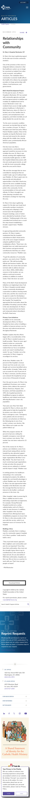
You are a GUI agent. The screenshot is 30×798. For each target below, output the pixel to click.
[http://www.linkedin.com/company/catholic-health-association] (4, 714)
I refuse (21, 793)
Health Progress (5, 24)
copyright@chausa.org (10, 600)
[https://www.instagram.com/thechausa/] (20, 714)
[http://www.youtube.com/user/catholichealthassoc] (25, 714)
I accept (8, 793)
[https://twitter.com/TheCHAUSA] (14, 714)
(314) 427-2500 (9, 689)
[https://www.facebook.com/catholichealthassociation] (9, 714)
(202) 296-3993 (9, 677)
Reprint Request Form (8, 650)
